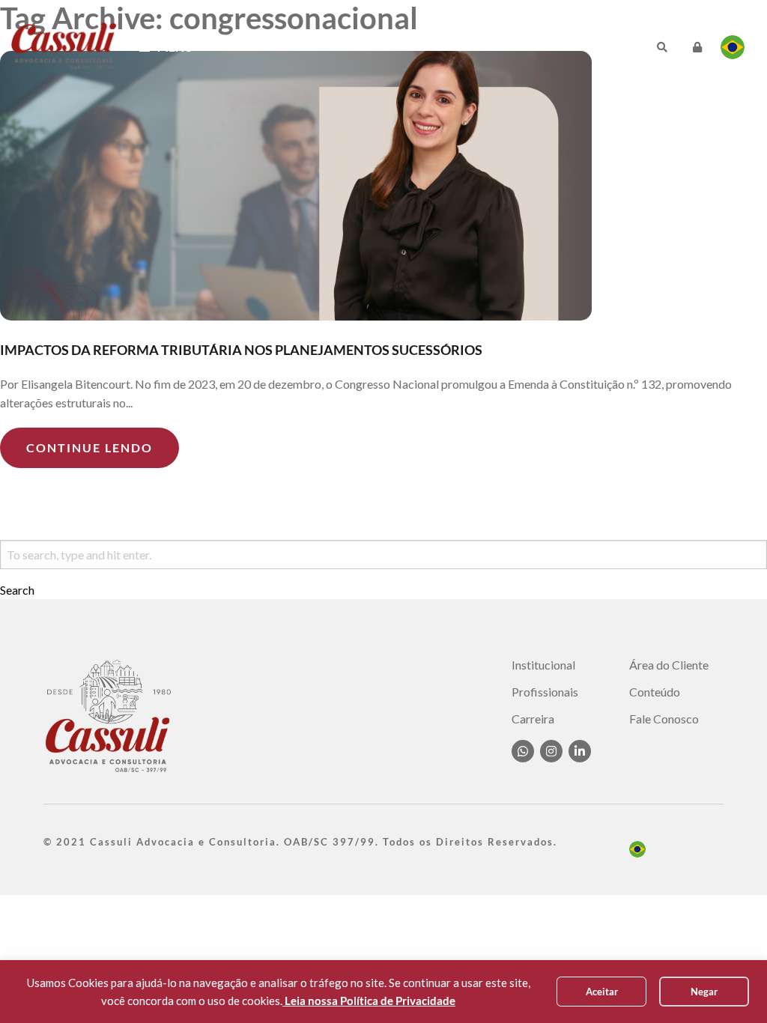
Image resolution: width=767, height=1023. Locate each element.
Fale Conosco (664, 719)
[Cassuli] (64, 45)
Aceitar (602, 992)
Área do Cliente (669, 665)
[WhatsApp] (523, 751)
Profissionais (545, 692)
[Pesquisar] (662, 47)
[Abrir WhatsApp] (729, 985)
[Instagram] (551, 751)
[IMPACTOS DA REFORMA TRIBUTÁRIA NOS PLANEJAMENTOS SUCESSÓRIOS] (383, 186)
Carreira (533, 719)
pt (637, 849)
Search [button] (17, 590)
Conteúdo (654, 692)
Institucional (543, 665)
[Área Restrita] (697, 47)
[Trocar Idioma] (733, 47)
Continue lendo (89, 447)
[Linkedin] (580, 751)
